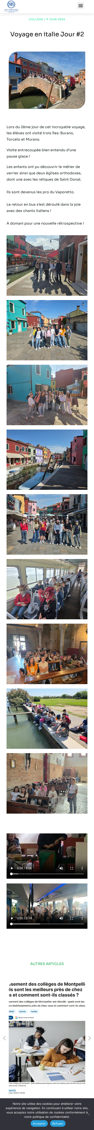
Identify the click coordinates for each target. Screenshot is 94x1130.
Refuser (57, 1123)
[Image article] (47, 1038)
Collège (36, 19)
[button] (80, 5)
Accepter (39, 1123)
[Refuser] (88, 1114)
